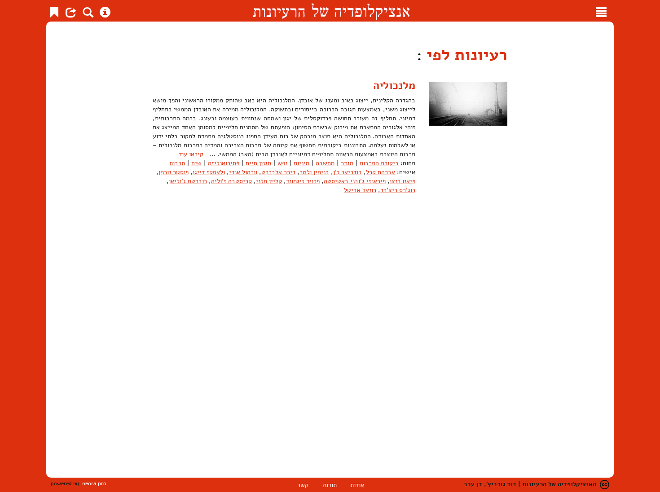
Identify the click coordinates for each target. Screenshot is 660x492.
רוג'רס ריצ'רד (397, 190)
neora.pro (94, 483)
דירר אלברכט (278, 172)
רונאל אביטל (360, 190)
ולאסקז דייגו (209, 172)
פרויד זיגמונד (303, 181)
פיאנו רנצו (402, 181)
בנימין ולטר (314, 172)
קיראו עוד (191, 154)
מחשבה (325, 163)
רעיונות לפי (464, 55)
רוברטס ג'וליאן (188, 181)
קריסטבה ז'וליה (231, 181)
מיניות (301, 163)
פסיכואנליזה (223, 163)
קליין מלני (269, 181)
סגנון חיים (258, 163)
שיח (196, 163)
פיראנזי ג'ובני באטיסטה (355, 181)
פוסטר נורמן (173, 172)
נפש (282, 163)
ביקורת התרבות (379, 163)
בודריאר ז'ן (347, 172)
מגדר (347, 163)
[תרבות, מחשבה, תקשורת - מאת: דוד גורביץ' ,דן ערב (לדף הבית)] (331, 11)
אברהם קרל (380, 172)
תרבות (177, 163)
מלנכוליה (394, 85)
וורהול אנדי (243, 172)
